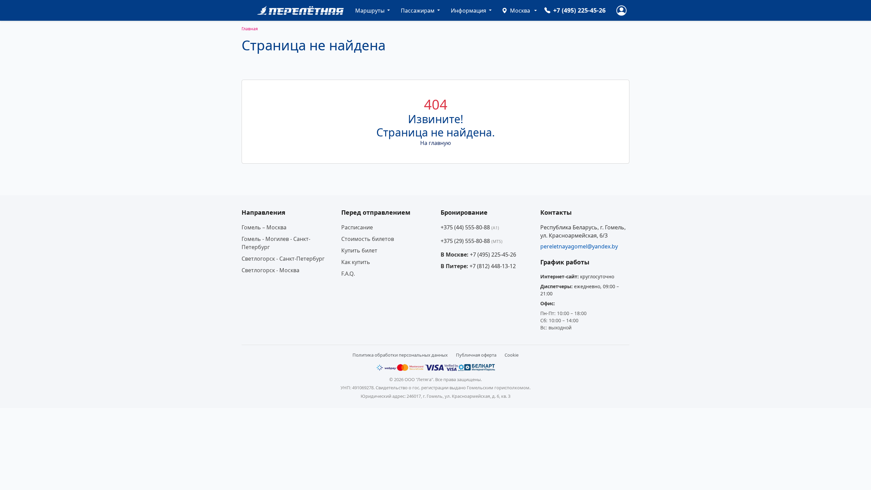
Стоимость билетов (367, 239)
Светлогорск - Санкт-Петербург (283, 258)
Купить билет (359, 250)
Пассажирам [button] (418, 10)
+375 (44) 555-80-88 (470, 227)
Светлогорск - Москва (270, 270)
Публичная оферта (476, 355)
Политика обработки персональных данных (400, 355)
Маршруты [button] (370, 10)
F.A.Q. (348, 273)
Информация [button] (469, 10)
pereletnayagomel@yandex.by (579, 246)
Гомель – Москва (264, 227)
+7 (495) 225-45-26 (493, 254)
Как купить (355, 262)
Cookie (512, 355)
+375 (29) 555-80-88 (472, 241)
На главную (435, 143)
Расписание (357, 227)
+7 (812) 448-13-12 (493, 266)
